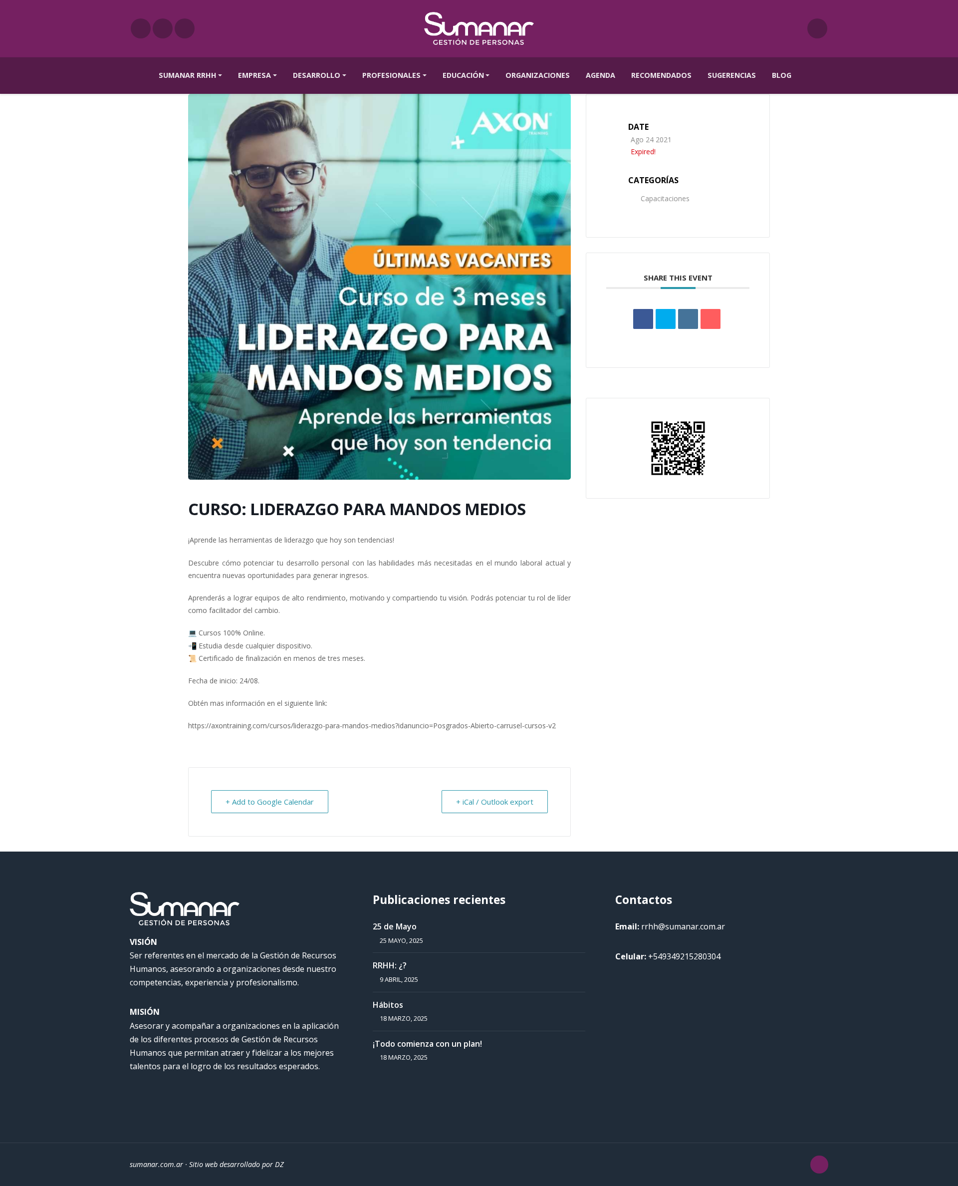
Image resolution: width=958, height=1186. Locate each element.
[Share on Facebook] (643, 319)
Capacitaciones (665, 198)
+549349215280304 (684, 956)
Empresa (254, 75)
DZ (279, 1164)
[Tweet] (666, 319)
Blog (781, 75)
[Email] (710, 319)
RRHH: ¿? (390, 965)
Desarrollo (316, 75)
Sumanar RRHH (188, 75)
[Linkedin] (688, 319)
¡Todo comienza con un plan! (427, 1043)
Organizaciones (537, 75)
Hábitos (388, 1004)
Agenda (600, 75)
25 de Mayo (395, 926)
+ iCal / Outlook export (494, 802)
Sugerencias (732, 75)
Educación (463, 75)
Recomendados (661, 75)
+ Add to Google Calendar (270, 802)
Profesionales (391, 75)
